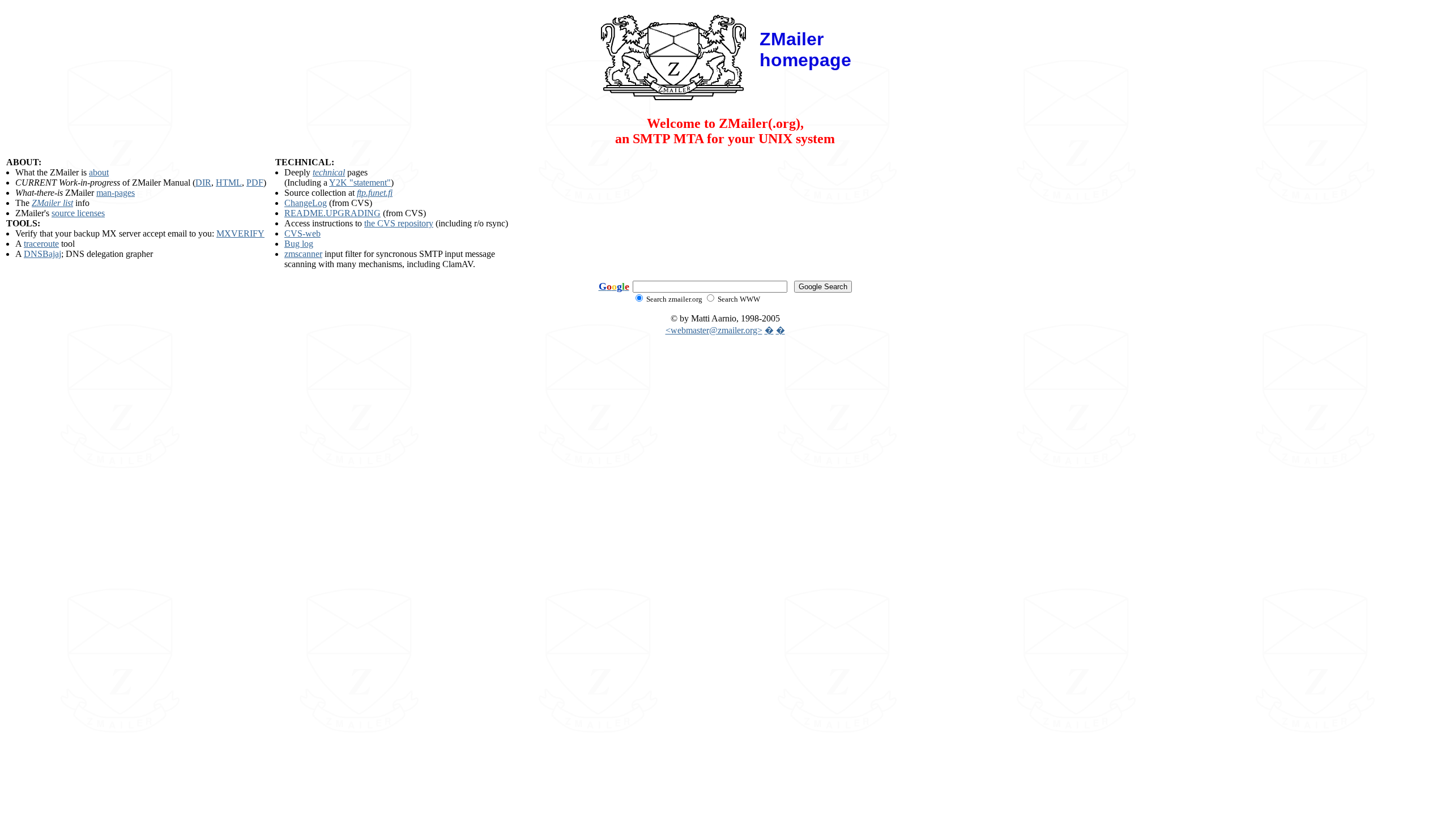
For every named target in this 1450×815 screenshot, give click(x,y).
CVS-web (302, 233)
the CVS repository (398, 223)
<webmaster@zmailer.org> (714, 330)
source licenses (78, 213)
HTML (229, 182)
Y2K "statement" (360, 182)
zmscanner (303, 254)
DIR (203, 182)
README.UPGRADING (332, 213)
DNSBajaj (42, 254)
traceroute (41, 243)
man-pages (115, 193)
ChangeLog (305, 203)
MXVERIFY (240, 233)
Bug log (298, 243)
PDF (254, 182)
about (99, 172)
